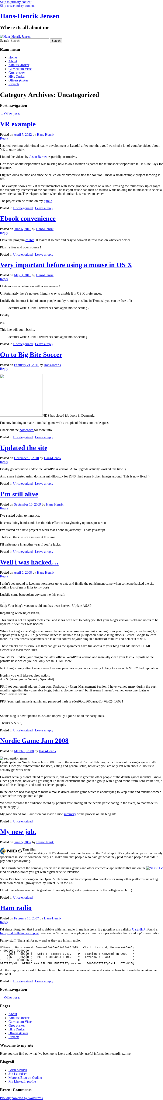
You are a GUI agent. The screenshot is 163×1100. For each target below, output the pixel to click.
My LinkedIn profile (22, 1081)
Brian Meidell (17, 1070)
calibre (29, 240)
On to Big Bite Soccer (31, 354)
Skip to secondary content (17, 5)
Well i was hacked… (29, 562)
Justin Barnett (38, 156)
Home (12, 57)
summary (70, 814)
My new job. (18, 831)
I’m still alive (19, 494)
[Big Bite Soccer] (21, 415)
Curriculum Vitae (20, 69)
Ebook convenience (28, 218)
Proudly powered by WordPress (21, 1098)
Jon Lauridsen (17, 1074)
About (12, 61)
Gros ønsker (16, 72)
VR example (18, 124)
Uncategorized (23, 208)
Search (4, 40)
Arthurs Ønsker (18, 65)
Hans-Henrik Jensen (29, 16)
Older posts (10, 113)
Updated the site (23, 448)
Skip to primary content (15, 2)
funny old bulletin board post (19, 933)
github (48, 201)
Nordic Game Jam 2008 (34, 740)
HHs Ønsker (16, 76)
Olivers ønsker (18, 80)
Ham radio (16, 908)
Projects (13, 84)
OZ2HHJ (138, 929)
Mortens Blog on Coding (25, 1077)
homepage (27, 430)
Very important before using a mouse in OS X (66, 265)
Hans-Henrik (45, 134)
